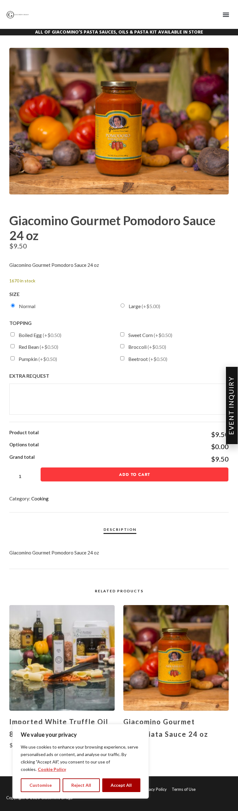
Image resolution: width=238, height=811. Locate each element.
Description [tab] (120, 529)
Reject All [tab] (81, 785)
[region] (80, 761)
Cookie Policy (52, 769)
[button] (226, 14)
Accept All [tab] (121, 785)
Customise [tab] (40, 785)
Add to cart (134, 474)
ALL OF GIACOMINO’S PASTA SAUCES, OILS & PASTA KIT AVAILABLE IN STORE (119, 32)
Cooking (40, 498)
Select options (176, 757)
